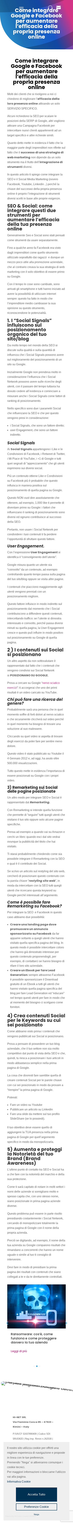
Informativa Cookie (19, 1481)
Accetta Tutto (36, 1494)
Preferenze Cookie (36, 1506)
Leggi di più (19, 1351)
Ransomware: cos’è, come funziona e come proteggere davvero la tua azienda (34, 1338)
